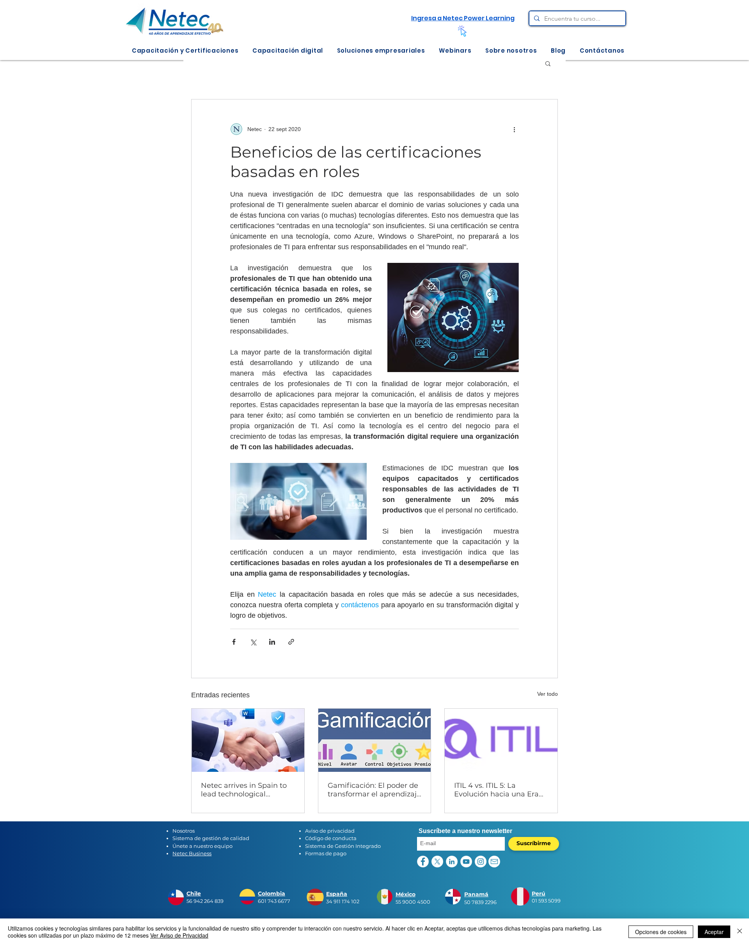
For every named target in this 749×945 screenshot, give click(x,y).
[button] (185, 50)
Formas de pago (325, 853)
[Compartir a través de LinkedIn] (272, 641)
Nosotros (183, 831)
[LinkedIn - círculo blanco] (452, 861)
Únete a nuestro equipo (202, 846)
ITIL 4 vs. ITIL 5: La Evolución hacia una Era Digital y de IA (496, 789)
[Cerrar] (739, 932)
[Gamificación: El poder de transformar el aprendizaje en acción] (374, 740)
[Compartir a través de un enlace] (291, 641)
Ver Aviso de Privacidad (179, 935)
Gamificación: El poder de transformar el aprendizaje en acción (374, 789)
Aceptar (714, 932)
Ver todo (547, 694)
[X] (437, 861)
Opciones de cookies (661, 932)
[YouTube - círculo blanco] (466, 861)
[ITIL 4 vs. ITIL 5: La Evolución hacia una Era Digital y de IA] (501, 740)
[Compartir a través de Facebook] (234, 641)
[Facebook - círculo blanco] (423, 861)
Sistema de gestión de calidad (210, 838)
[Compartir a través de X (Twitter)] (253, 641)
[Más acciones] (514, 129)
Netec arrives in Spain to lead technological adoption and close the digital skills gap (244, 789)
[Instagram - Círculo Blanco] (480, 861)
